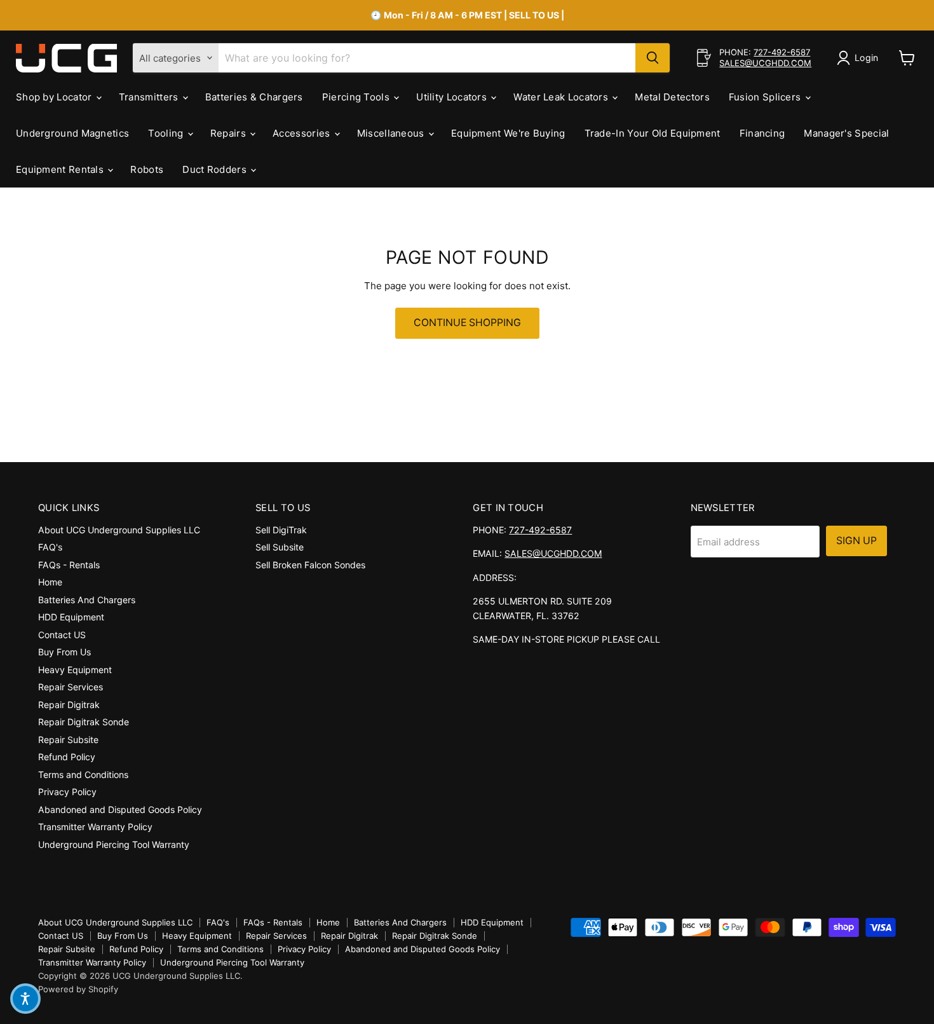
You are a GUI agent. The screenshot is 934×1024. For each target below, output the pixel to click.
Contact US (62, 634)
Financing (762, 133)
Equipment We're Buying (508, 133)
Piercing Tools (357, 97)
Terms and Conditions (83, 774)
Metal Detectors (672, 97)
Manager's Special (846, 133)
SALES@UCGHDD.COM (765, 63)
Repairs (229, 133)
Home (50, 582)
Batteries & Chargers (254, 97)
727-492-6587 (782, 52)
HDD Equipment (71, 616)
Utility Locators (452, 97)
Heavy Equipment (75, 669)
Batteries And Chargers (86, 599)
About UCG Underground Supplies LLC (119, 529)
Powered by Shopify (78, 989)
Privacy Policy (67, 791)
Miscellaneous (392, 133)
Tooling (167, 133)
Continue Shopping (467, 323)
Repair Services (70, 686)
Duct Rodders (215, 169)
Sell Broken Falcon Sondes (310, 564)
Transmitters (150, 97)
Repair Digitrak (69, 704)
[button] (25, 998)
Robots (146, 169)
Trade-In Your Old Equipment (653, 133)
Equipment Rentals (61, 169)
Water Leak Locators (562, 97)
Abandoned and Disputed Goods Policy (120, 809)
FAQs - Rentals (69, 564)
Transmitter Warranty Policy (95, 826)
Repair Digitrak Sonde (83, 721)
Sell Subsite (279, 547)
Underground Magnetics (72, 133)
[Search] (652, 57)
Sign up (856, 541)
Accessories (303, 133)
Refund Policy (66, 756)
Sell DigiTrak (281, 529)
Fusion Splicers (766, 97)
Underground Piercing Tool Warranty (113, 844)
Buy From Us (64, 651)
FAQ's (50, 547)
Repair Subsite (68, 739)
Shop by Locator (55, 97)
